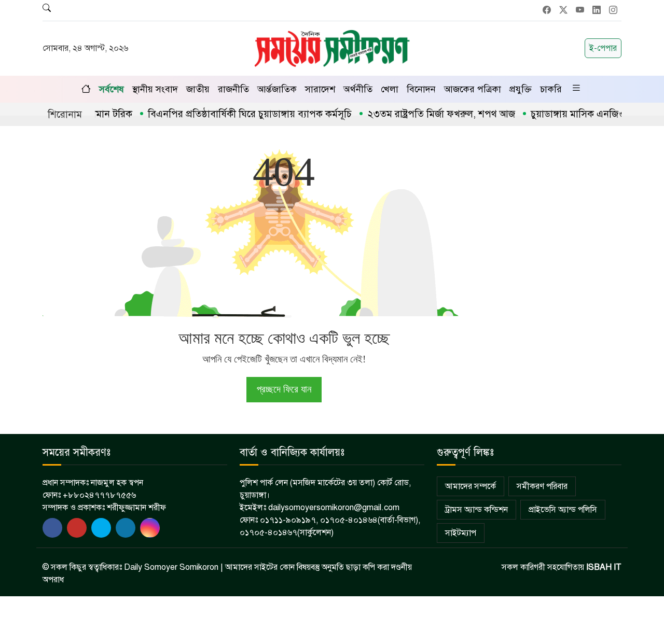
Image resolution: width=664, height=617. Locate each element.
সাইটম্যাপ (460, 533)
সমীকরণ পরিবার (542, 486)
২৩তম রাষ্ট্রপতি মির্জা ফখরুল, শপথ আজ (430, 114)
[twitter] (77, 528)
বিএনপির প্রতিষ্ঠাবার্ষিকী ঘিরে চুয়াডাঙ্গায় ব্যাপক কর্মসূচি (238, 114)
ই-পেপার (603, 48)
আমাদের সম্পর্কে (470, 486)
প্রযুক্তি (520, 89)
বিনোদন (421, 89)
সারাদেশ (320, 89)
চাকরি (551, 89)
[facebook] (52, 528)
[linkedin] (125, 528)
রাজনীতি (233, 89)
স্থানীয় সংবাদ (155, 89)
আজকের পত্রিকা (472, 89)
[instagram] (150, 528)
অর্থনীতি (357, 89)
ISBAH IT (603, 567)
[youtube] (101, 528)
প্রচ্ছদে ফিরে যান (284, 389)
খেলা (389, 89)
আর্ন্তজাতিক (277, 89)
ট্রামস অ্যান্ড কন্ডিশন (476, 509)
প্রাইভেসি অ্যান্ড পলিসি (563, 509)
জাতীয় (198, 89)
